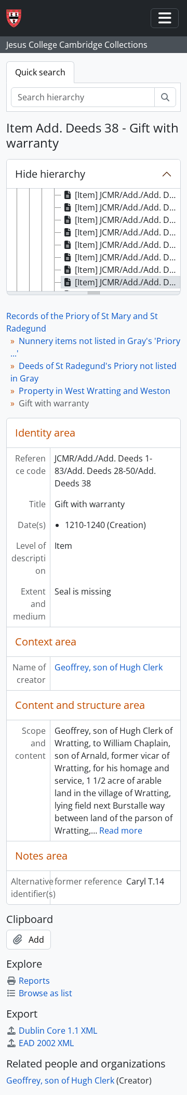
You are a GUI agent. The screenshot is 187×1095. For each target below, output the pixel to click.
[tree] (93, 241)
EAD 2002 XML (46, 1043)
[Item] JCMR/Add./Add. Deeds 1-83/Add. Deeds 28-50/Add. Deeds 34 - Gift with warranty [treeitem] (127, 232)
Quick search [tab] (40, 72)
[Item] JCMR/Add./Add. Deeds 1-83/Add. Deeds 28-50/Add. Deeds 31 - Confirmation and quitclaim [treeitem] (127, 195)
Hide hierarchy (50, 174)
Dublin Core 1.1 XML (58, 1030)
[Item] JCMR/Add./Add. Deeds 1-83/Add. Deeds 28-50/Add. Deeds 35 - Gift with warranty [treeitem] (127, 244)
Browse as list (45, 993)
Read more (120, 830)
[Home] (18, 18)
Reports (34, 980)
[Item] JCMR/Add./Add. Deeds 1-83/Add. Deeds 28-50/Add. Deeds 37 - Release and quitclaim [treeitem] (127, 269)
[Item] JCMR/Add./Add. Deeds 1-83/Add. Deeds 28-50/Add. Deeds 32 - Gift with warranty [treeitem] (127, 207)
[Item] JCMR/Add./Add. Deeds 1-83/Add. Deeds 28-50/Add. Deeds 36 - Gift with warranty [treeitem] (127, 257)
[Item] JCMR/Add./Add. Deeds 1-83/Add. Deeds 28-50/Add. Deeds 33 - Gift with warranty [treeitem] (127, 220)
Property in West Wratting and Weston (94, 391)
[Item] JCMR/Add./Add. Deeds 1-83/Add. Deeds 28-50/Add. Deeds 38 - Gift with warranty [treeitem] (127, 282)
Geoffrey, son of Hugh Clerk (109, 667)
